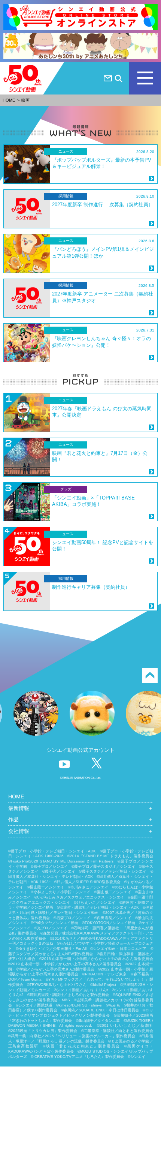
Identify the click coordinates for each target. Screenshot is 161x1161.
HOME (9, 100)
